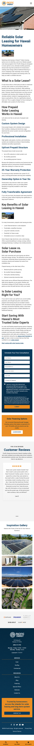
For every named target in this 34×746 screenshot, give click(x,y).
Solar (17, 662)
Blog (17, 680)
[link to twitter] (17, 725)
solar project (15, 340)
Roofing (17, 665)
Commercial (17, 668)
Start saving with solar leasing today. (13, 343)
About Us (17, 677)
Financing (17, 683)
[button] (30, 3)
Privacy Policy (28, 728)
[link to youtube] (23, 725)
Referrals (17, 690)
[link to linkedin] (20, 725)
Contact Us (17, 693)
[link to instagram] (14, 725)
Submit (17, 407)
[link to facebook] (11, 725)
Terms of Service (17, 731)
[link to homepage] (8, 3)
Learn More (17, 432)
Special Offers (17, 686)
